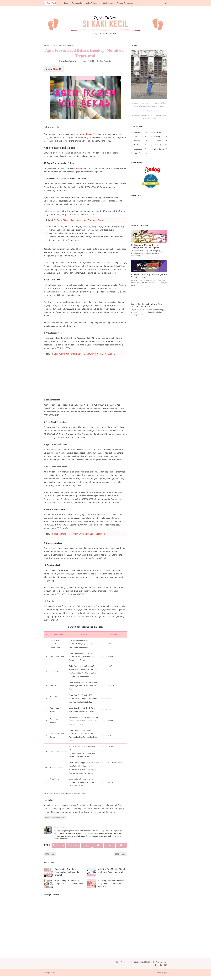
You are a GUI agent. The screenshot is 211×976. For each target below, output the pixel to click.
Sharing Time (159, 136)
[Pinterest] (121, 845)
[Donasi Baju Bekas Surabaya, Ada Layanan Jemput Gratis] (149, 301)
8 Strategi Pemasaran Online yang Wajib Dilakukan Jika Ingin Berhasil (111, 883)
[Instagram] (165, 965)
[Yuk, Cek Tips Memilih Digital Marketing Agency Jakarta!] (91, 872)
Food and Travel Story (159, 141)
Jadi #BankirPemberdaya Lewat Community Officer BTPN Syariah (84, 354)
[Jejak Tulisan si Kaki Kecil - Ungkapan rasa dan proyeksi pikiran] (50, 3)
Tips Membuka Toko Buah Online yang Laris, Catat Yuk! (79, 534)
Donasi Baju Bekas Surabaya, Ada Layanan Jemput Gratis (146, 305)
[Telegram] (86, 845)
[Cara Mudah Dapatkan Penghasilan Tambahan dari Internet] (48, 872)
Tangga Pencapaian (125, 3)
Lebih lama (120, 854)
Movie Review (159, 145)
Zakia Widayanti (60, 827)
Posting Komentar (104, 61)
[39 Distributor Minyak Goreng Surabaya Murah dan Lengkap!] (149, 242)
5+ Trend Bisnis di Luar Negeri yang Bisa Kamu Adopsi (79, 220)
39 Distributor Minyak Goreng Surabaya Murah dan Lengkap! (145, 246)
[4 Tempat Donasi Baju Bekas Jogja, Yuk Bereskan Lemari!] (149, 271)
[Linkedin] (109, 845)
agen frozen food (84, 168)
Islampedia (138, 149)
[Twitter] (97, 845)
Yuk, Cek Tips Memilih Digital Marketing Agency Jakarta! (111, 870)
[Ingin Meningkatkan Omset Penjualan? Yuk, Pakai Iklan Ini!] (48, 883)
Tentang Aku (77, 3)
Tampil (57, 69)
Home (65, 3)
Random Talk (139, 145)
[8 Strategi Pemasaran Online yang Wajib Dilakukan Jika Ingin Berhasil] (91, 883)
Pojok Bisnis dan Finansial (55, 817)
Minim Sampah (159, 149)
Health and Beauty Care (139, 132)
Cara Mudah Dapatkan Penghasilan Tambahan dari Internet (67, 872)
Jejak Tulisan (91, 3)
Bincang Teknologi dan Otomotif (139, 141)
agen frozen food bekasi (82, 134)
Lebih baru (50, 854)
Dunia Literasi (139, 136)
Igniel (165, 973)
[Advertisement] (85, 375)
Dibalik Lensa (108, 3)
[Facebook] (156, 965)
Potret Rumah (139, 153)
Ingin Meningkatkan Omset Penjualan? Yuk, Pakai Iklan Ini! (69, 882)
